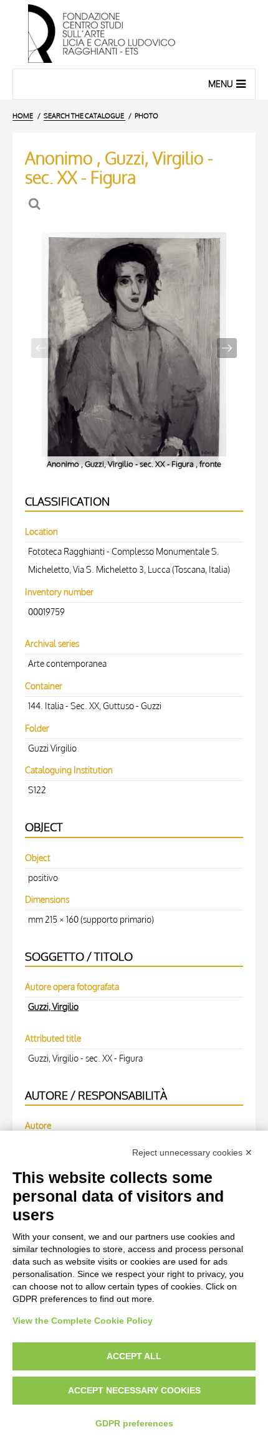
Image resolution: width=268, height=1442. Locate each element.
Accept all (134, 1356)
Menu (220, 83)
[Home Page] (134, 34)
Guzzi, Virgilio (53, 1006)
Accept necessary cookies (134, 1390)
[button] (227, 348)
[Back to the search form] (36, 204)
